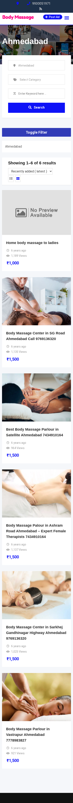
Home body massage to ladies (32, 243)
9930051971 (41, 3)
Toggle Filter (36, 132)
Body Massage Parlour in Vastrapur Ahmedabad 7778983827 (28, 734)
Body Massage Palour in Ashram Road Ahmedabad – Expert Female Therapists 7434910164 (36, 531)
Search (39, 107)
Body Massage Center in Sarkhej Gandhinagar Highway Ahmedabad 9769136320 (36, 632)
